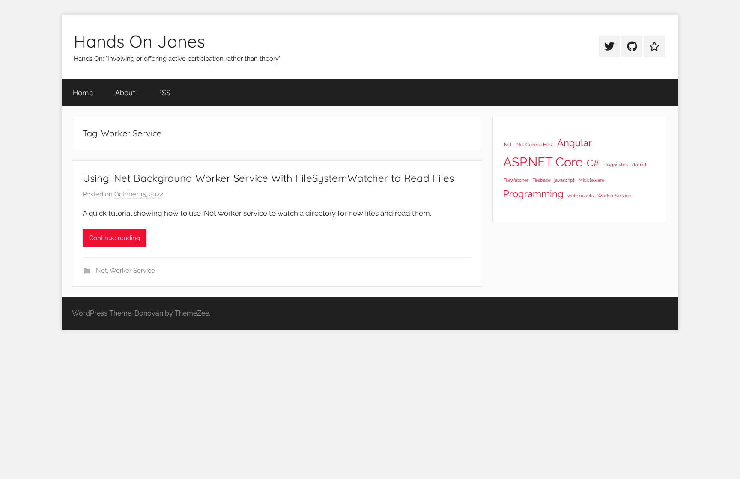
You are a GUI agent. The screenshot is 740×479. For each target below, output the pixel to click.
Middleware (591, 180)
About (125, 92)
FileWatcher (515, 180)
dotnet (639, 164)
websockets (580, 195)
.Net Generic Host (534, 144)
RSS (163, 92)
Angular (574, 142)
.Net (101, 270)
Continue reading (114, 238)
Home (83, 92)
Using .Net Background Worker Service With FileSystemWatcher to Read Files (268, 178)
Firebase (541, 180)
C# (593, 163)
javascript (564, 180)
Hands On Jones (139, 41)
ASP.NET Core (543, 161)
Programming (533, 193)
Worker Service (132, 270)
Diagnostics (615, 164)
